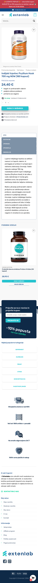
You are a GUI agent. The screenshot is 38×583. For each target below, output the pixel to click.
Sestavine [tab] (6, 139)
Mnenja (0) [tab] (7, 152)
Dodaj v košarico (15, 108)
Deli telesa (20, 70)
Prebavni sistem (31, 70)
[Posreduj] (34, 21)
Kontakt (6, 518)
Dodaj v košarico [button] (19, 281)
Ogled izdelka (19, 284)
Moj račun (7, 510)
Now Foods (18, 66)
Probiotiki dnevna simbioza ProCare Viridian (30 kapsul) (18, 270)
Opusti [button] (26, 7)
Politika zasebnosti (10, 539)
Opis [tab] (4, 135)
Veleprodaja (8, 527)
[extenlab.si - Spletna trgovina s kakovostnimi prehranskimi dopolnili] (19, 14)
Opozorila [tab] (7, 148)
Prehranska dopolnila (8, 70)
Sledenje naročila (9, 506)
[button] (3, 14)
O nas (5, 514)
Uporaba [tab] (6, 144)
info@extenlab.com (20, 10)
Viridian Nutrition (7, 267)
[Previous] (3, 64)
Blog (5, 535)
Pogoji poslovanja (10, 543)
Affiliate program (9, 531)
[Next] (9, 64)
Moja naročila (8, 502)
